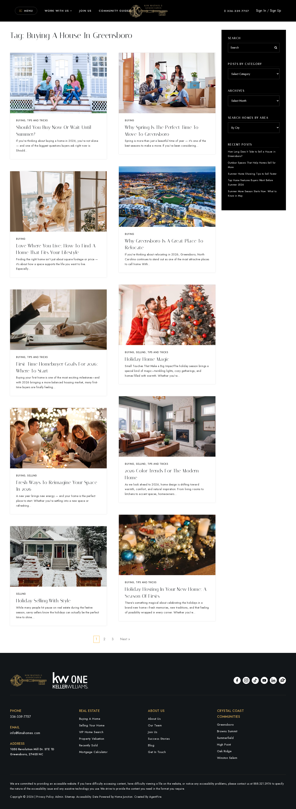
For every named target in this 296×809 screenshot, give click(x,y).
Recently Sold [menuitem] (88, 745)
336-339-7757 (237, 11)
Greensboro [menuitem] (225, 724)
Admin (59, 797)
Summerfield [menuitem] (225, 738)
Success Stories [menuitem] (159, 738)
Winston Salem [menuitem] (227, 758)
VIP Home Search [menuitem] (91, 732)
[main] (148, 326)
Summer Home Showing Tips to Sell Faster (252, 174)
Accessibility (83, 797)
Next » (125, 639)
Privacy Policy (45, 797)
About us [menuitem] (154, 719)
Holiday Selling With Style (43, 601)
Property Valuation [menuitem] (91, 738)
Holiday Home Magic (147, 359)
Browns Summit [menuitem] (227, 731)
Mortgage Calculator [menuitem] (93, 752)
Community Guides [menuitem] (115, 11)
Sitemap (70, 797)
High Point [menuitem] (224, 744)
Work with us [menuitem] (57, 11)
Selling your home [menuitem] (92, 725)
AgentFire (155, 797)
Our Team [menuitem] (155, 725)
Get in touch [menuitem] (157, 752)
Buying (20, 120)
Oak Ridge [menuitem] (224, 751)
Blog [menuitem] (151, 745)
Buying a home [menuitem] (89, 719)
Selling (32, 475)
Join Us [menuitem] (85, 11)
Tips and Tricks (37, 120)
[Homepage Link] (148, 10)
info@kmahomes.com (25, 733)
